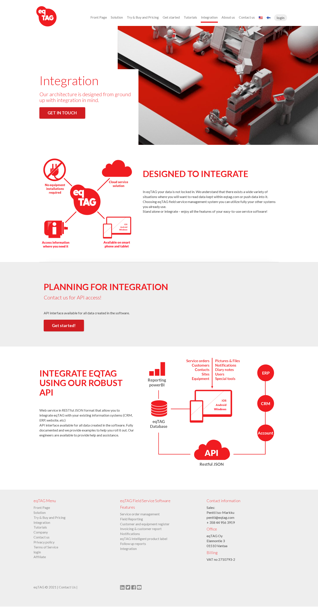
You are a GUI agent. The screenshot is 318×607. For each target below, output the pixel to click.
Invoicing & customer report (141, 529)
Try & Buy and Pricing (143, 17)
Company (41, 532)
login (280, 18)
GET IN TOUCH (62, 112)
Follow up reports (133, 544)
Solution (117, 17)
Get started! (63, 325)
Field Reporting (131, 519)
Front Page (98, 17)
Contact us (247, 17)
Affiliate (40, 557)
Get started (171, 17)
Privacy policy (44, 542)
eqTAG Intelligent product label (143, 539)
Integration (209, 17)
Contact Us (67, 587)
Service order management (140, 514)
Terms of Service (46, 547)
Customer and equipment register (145, 524)
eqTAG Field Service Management (57, 16)
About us (228, 17)
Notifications (130, 534)
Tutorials (190, 17)
